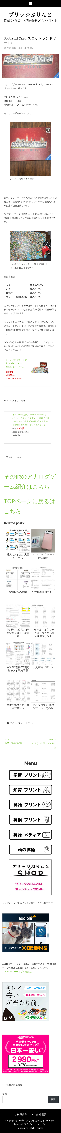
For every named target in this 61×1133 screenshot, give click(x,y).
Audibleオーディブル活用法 (18, 971)
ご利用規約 (21, 1114)
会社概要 (41, 1114)
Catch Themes (36, 1127)
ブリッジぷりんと (30, 14)
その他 (13, 723)
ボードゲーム (27, 723)
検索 (4, 1093)
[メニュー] (30, 3)
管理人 (30, 47)
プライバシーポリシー (35, 1124)
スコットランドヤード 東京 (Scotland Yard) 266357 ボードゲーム (16, 363)
